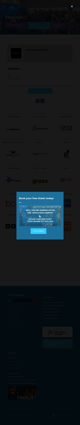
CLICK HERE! (38, 231)
